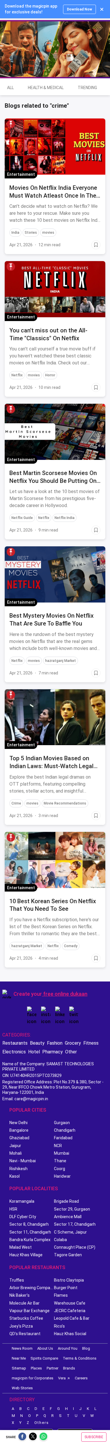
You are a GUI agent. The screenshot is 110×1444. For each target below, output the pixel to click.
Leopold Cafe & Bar (71, 1318)
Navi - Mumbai (22, 1160)
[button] (10, 124)
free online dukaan (65, 994)
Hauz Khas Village (26, 1254)
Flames (61, 1295)
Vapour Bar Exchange (29, 1310)
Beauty (37, 1043)
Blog (86, 1348)
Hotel (34, 1052)
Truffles (16, 1280)
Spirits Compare (44, 1358)
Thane (60, 1160)
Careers (81, 1378)
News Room (22, 1348)
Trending (87, 87)
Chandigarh (64, 1130)
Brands (69, 1368)
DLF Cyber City (22, 1216)
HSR (13, 1209)
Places (36, 1368)
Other (71, 1052)
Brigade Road (66, 1201)
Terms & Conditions (80, 1358)
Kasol (14, 1176)
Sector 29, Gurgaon (72, 1209)
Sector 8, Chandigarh (29, 1224)
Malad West (20, 1247)
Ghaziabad (19, 1137)
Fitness (91, 1043)
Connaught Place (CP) (74, 1247)
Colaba (60, 1239)
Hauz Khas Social (70, 1333)
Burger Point (65, 1287)
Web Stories (22, 1388)
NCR (58, 1145)
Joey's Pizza (21, 1326)
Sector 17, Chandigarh (75, 1224)
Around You (67, 1348)
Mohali (15, 1153)
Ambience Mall (68, 1216)
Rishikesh (18, 1168)
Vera (62, 1378)
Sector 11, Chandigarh (30, 1232)
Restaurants (15, 1043)
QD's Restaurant (24, 1333)
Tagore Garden (68, 1254)
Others (41, 1422)
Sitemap (19, 1368)
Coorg (59, 1168)
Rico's (59, 1326)
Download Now (79, 9)
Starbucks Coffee (26, 1318)
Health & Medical (46, 87)
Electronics (14, 1052)
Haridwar (62, 1176)
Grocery (73, 1043)
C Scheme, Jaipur (70, 1232)
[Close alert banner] (101, 9)
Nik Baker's (19, 1295)
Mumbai (61, 1153)
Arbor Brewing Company (31, 1287)
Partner (52, 1368)
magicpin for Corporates (32, 1378)
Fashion (54, 1043)
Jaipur (15, 1145)
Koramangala (21, 1201)
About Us (45, 1348)
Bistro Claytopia (69, 1280)
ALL (10, 87)
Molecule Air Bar (24, 1303)
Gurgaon (62, 1122)
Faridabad (63, 1137)
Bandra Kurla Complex (29, 1239)
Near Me (19, 1358)
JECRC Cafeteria (69, 1310)
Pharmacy (52, 1052)
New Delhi (18, 1122)
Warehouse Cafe (69, 1303)
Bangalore (18, 1130)
